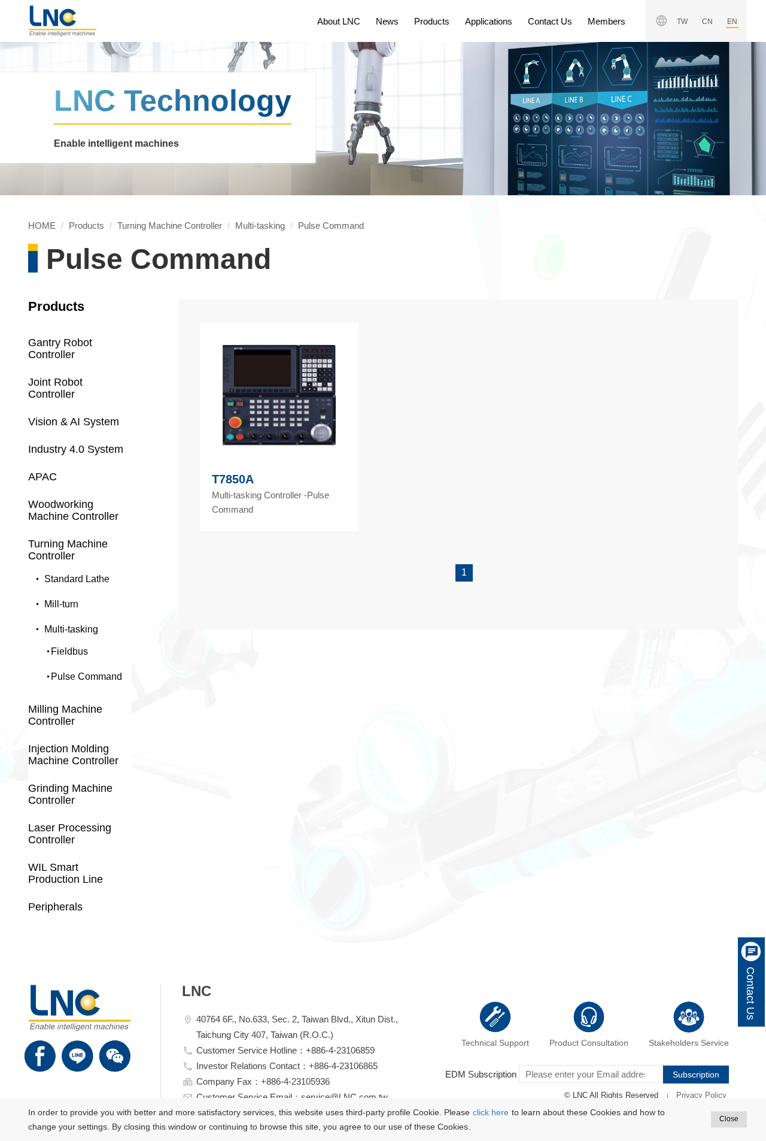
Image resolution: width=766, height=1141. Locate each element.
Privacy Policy (701, 1095)
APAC (42, 477)
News (387, 21)
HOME (62, 21)
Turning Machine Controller (169, 225)
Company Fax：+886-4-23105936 (263, 1081)
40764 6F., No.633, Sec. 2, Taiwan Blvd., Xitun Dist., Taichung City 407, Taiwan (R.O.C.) (297, 1027)
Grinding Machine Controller (70, 794)
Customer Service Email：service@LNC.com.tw (292, 1097)
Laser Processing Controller (69, 834)
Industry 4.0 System (75, 449)
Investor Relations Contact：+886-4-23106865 (287, 1066)
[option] (383, 118)
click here (491, 1112)
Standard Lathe (77, 579)
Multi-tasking (260, 225)
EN (732, 21)
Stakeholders (689, 1043)
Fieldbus (69, 651)
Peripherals (55, 907)
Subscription (696, 1074)
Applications (488, 21)
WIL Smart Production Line (65, 873)
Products (431, 21)
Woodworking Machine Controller (73, 510)
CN (707, 21)
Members (606, 21)
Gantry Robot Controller (60, 349)
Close (728, 1119)
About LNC (338, 21)
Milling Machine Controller (65, 715)
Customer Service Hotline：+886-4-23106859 (285, 1050)
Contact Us (550, 21)
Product (588, 1043)
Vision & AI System (73, 422)
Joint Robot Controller (55, 388)
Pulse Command (331, 225)
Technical (495, 1043)
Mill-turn (61, 604)
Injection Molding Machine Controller (73, 755)
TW (682, 21)
